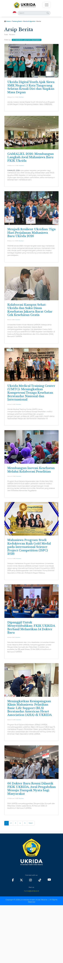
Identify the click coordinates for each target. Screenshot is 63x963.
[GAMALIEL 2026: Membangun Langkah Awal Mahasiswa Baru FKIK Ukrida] (31, 132)
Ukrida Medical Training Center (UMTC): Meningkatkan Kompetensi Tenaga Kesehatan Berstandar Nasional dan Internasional (31, 392)
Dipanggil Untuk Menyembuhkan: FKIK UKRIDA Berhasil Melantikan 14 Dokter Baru (31, 627)
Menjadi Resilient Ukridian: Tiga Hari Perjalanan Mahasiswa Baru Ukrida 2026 (31, 232)
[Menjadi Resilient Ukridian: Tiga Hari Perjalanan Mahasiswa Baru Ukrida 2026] (31, 208)
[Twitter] (21, 880)
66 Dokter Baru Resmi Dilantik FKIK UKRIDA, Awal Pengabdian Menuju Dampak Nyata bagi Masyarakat (31, 788)
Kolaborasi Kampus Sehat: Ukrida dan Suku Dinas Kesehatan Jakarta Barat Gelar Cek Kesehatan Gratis (29, 310)
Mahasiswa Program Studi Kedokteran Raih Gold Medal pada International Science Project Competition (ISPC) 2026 (29, 546)
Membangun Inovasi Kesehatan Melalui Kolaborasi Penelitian (31, 469)
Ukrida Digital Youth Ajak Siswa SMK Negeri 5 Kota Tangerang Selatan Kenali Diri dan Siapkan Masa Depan (30, 87)
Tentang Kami (17, 21)
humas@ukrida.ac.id (31, 891)
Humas (21, 97)
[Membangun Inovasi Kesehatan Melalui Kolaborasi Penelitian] (31, 446)
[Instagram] (30, 880)
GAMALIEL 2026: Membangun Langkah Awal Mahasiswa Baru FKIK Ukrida (30, 157)
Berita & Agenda (29, 21)
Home (8, 21)
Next (31, 823)
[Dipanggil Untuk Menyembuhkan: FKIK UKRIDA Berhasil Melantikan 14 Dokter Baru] (31, 601)
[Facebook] (13, 880)
